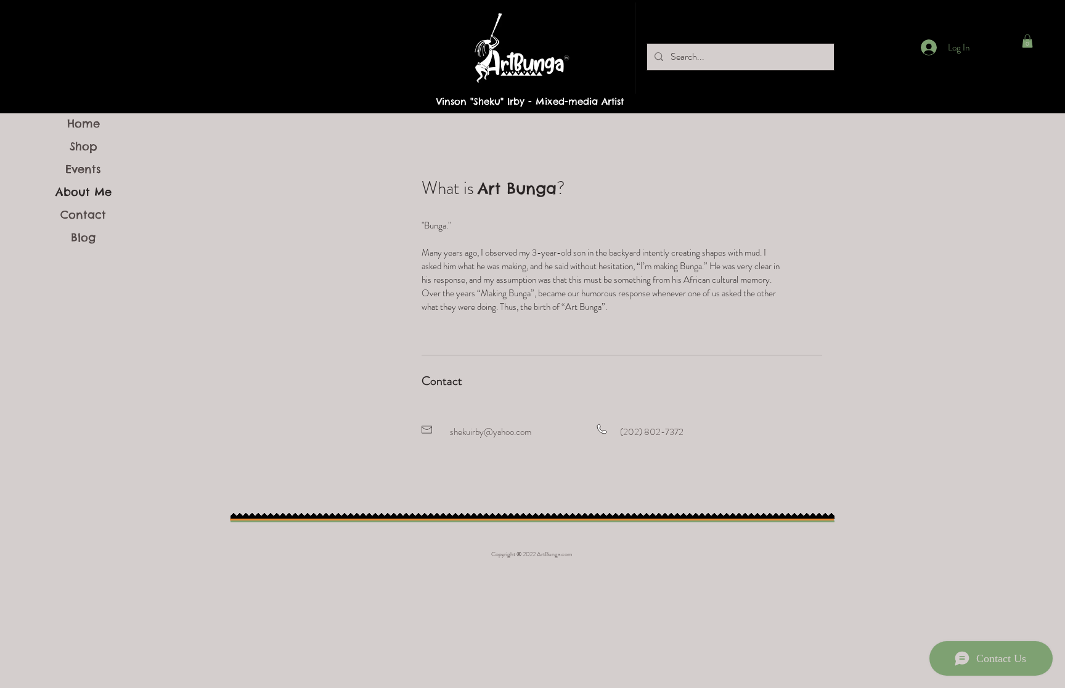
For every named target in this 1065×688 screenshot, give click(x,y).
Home (83, 123)
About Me (83, 192)
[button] (1027, 41)
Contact (83, 215)
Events (83, 169)
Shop (83, 146)
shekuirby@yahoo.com (490, 432)
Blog (83, 237)
